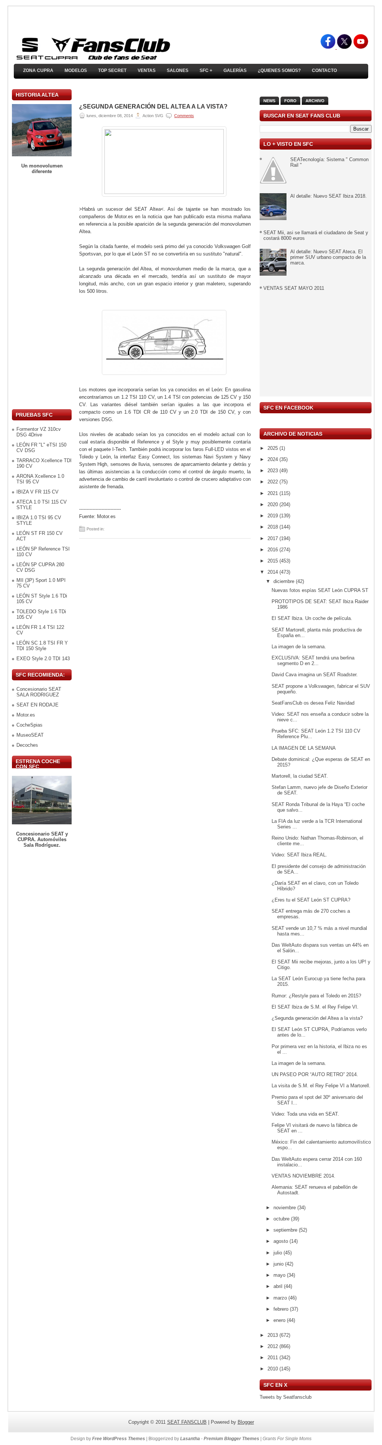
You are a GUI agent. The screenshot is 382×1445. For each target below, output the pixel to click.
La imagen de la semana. (299, 646)
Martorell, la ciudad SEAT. (300, 776)
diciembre (284, 581)
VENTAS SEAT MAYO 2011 (293, 288)
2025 (273, 448)
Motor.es (25, 715)
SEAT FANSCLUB (187, 1422)
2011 (273, 1357)
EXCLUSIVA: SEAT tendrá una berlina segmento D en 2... (313, 660)
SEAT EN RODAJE (37, 705)
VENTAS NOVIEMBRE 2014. (303, 1176)
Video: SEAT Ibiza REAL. (299, 855)
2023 (273, 470)
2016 (273, 549)
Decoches (27, 745)
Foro (290, 100)
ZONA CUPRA (38, 70)
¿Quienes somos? (279, 70)
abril (278, 1286)
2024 (273, 459)
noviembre (285, 1207)
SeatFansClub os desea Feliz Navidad (313, 703)
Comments (184, 115)
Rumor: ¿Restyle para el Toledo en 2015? (316, 996)
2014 (273, 572)
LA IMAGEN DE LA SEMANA (304, 748)
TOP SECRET (112, 70)
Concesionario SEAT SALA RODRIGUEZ (38, 692)
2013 (273, 1335)
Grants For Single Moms (287, 1438)
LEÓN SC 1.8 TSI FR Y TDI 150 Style (42, 645)
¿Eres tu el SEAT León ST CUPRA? (311, 900)
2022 (273, 482)
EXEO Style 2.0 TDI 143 (43, 658)
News (269, 100)
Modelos (76, 70)
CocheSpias (29, 725)
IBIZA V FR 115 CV (37, 492)
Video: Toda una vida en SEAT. (305, 1114)
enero (280, 1320)
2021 (273, 493)
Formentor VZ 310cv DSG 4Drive (38, 432)
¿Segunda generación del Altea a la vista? (153, 107)
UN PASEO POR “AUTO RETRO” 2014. (315, 1074)
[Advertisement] (42, 292)
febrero (281, 1309)
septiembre (286, 1230)
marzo (280, 1298)
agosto (281, 1241)
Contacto (324, 70)
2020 (273, 504)
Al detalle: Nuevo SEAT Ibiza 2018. (328, 196)
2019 (273, 515)
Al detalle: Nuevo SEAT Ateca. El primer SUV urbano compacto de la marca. (328, 257)
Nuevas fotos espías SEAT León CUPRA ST (320, 590)
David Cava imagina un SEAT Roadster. (315, 674)
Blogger (246, 1422)
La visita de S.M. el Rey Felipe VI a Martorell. (321, 1085)
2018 (273, 527)
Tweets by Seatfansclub (285, 1397)
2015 (273, 561)
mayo (280, 1275)
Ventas (147, 70)
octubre (282, 1219)
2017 (273, 538)
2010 (273, 1369)
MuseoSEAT (30, 735)
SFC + (206, 70)
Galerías (235, 70)
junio (279, 1264)
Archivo (315, 100)
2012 (273, 1346)
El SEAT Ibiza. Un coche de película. (312, 618)
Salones (177, 70)
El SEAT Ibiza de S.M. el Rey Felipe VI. (315, 1007)
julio (278, 1253)
